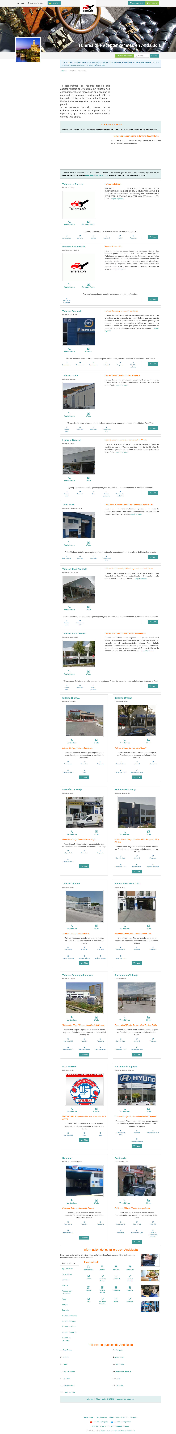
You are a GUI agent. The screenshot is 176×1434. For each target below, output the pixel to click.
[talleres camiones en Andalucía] (88, 1287)
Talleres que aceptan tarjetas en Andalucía (117, 1431)
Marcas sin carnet (69, 1332)
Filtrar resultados (125, 56)
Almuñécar (119, 1357)
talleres (126, 1426)
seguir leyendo (117, 199)
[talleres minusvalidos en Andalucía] (102, 1299)
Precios (65, 1285)
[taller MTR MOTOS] (84, 1089)
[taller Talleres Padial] (78, 396)
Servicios (65, 1280)
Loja (118, 1378)
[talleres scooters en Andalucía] (102, 1267)
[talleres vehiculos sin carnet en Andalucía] (130, 1299)
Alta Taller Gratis (36, 3)
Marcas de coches (69, 1316)
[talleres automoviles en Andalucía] (116, 1276)
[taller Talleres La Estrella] (78, 205)
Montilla (119, 1385)
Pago (64, 1299)
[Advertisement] (107, 78)
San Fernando (69, 1371)
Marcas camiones (69, 1327)
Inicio (21, 3)
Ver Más (152, 237)
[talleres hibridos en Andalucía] (102, 1287)
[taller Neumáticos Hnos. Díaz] (137, 906)
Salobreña (119, 1364)
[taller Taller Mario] (78, 525)
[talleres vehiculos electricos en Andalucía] (130, 1276)
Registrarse (137, 3)
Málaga (66, 1357)
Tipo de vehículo (68, 1263)
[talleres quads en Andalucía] (116, 1299)
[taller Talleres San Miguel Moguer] (84, 998)
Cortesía (65, 1310)
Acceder (152, 3)
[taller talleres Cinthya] (84, 721)
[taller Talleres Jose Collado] (78, 654)
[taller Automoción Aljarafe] (137, 1089)
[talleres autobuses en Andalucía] (88, 1276)
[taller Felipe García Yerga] (137, 812)
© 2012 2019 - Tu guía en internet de (107, 1426)
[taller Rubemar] (84, 1181)
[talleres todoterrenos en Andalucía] (130, 1267)
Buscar (154, 56)
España (54, 3)
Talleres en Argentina (122, 1422)
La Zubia (66, 1378)
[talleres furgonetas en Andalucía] (116, 1287)
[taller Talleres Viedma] (84, 906)
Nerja (65, 1364)
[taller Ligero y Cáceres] (78, 461)
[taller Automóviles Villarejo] (137, 998)
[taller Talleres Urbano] (137, 721)
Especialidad (67, 1274)
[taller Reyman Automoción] (78, 267)
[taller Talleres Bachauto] (78, 332)
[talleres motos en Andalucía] (88, 1299)
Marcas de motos (69, 1321)
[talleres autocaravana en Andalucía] (88, 1267)
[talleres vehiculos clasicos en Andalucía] (102, 1276)
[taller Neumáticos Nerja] (84, 812)
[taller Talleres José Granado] (78, 590)
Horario (65, 1304)
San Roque (67, 1350)
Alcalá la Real (69, 1385)
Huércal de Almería (123, 1371)
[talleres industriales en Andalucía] (130, 1287)
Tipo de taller (67, 1269)
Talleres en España (100, 1422)
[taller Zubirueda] (137, 1181)
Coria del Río (69, 1393)
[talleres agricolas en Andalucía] (116, 1267)
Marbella (119, 1350)
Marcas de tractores (66, 1339)
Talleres (63, 71)
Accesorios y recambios (67, 1292)
